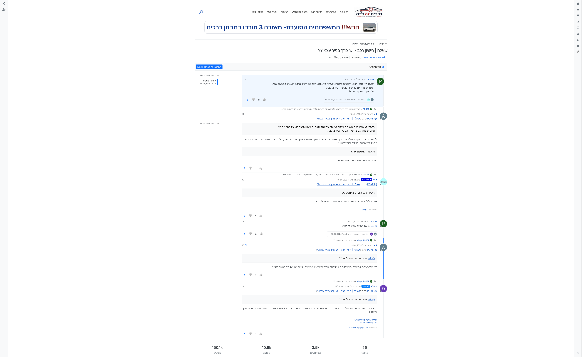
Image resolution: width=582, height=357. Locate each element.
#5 (243, 245)
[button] (578, 353)
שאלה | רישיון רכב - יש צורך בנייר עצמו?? (338, 118)
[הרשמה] (4, 9)
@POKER (372, 118)
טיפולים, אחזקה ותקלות (373, 57)
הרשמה (284, 11)
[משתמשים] (578, 33)
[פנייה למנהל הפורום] (578, 46)
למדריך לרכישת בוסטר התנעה (366, 320)
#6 (243, 286)
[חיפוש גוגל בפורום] (578, 40)
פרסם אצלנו (257, 11)
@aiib (374, 226)
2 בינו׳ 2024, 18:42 (353, 79)
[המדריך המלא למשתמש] (578, 21)
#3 (243, 179)
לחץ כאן (365, 209)
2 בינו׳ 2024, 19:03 (356, 221)
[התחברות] (4, 3)
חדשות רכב (316, 11)
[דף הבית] (578, 3)
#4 (243, 221)
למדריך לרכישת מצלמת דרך (366, 322)
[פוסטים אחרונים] (578, 27)
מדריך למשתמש (300, 11)
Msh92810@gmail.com (358, 328)
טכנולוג (374, 286)
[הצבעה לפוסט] (264, 99)
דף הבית (344, 11)
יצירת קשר (272, 11)
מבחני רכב (331, 11)
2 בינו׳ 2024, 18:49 (359, 114)
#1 (246, 79)
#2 (243, 114)
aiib (375, 114)
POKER (371, 79)
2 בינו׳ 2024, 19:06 (359, 245)
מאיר (375, 179)
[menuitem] (4, 3)
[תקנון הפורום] (578, 9)
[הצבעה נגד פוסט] (253, 99)
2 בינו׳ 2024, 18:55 (346, 179)
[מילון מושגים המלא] (578, 15)
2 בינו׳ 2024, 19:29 (346, 286)
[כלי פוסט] (247, 100)
